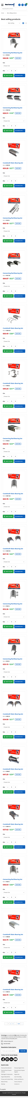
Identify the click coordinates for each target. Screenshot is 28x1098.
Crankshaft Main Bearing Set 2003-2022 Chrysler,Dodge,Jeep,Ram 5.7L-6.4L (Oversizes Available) (13, 494)
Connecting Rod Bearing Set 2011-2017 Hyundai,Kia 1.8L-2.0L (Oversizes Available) (14, 218)
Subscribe (23, 1051)
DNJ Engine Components (7, 1074)
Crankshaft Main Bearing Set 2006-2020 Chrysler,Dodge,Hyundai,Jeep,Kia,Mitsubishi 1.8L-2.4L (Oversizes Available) (14, 163)
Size (4, 62)
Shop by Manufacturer (6, 1068)
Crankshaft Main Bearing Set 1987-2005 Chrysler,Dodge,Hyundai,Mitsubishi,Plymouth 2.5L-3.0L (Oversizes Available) (14, 714)
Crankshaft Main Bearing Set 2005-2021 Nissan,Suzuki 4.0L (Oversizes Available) (13, 934)
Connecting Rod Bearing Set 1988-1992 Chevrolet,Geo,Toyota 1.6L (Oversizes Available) (14, 438)
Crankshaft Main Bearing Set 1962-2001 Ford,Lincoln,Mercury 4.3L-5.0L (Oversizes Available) (14, 824)
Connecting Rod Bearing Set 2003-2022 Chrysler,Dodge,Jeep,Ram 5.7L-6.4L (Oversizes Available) (13, 273)
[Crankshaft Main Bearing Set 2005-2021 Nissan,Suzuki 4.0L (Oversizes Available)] (14, 922)
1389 (18, 1023)
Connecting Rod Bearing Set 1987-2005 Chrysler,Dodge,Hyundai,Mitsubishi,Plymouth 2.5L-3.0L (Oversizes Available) (14, 659)
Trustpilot (3, 1089)
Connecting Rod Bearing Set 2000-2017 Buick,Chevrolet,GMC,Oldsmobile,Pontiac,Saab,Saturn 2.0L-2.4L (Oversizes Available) (14, 604)
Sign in (3, 6)
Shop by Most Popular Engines (19, 1071)
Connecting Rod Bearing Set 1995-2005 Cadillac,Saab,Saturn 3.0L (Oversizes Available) (13, 879)
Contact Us (16, 1084)
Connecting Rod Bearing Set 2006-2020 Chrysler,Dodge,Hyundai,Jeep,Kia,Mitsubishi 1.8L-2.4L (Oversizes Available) (14, 53)
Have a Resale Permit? (7, 24)
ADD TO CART (9, 75)
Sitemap (3, 1084)
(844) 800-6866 (7, 1043)
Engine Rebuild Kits (5, 1076)
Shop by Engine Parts (19, 1068)
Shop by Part (5, 13)
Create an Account (6, 10)
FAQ (3, 20)
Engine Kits (16, 1074)
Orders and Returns (18, 1079)
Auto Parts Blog (17, 1076)
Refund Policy (4, 1081)
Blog (3, 17)
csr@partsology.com (8, 1041)
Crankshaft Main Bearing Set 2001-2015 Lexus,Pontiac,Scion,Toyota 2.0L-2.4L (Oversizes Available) (13, 383)
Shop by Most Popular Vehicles (6, 1071)
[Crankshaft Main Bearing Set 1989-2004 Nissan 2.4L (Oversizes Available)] (14, 757)
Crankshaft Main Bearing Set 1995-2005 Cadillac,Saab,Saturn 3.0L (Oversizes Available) (13, 989)
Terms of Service (18, 1081)
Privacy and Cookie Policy (7, 1079)
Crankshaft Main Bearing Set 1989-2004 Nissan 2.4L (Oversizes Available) (13, 769)
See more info (19, 75)
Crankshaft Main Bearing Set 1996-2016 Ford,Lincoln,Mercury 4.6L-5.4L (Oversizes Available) (14, 328)
